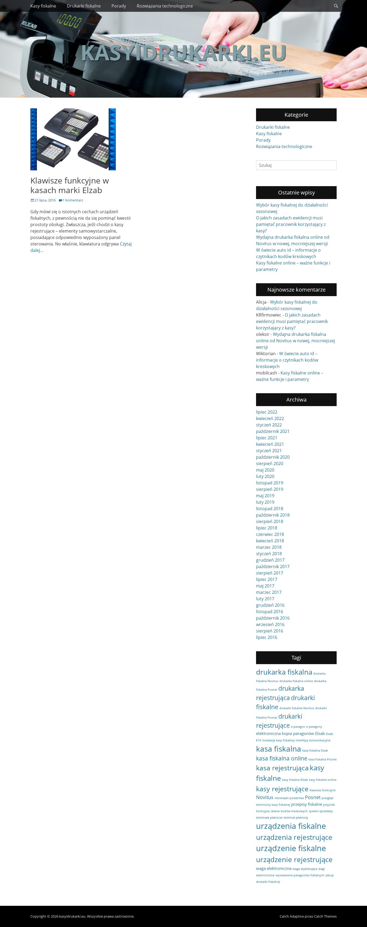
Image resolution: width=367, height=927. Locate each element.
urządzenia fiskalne (291, 826)
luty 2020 (265, 476)
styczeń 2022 (269, 425)
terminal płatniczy (295, 817)
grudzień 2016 (270, 605)
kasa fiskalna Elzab (315, 750)
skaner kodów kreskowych (289, 811)
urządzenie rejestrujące (294, 859)
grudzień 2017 (270, 560)
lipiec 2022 (266, 412)
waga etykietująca (305, 869)
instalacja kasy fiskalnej (278, 740)
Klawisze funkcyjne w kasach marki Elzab (69, 185)
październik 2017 (273, 566)
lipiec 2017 (266, 579)
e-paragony (314, 727)
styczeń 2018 (269, 554)
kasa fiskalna (278, 749)
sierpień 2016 (269, 631)
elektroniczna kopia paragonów (285, 733)
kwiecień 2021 (270, 444)
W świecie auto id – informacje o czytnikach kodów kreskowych (287, 360)
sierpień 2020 (269, 463)
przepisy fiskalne (306, 804)
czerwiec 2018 (270, 534)
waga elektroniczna (274, 868)
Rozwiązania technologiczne (165, 6)
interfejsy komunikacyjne (313, 740)
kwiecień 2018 (270, 541)
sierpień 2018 (269, 521)
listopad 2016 (269, 612)
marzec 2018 (269, 547)
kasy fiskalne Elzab (295, 780)
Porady (118, 6)
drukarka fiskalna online (296, 681)
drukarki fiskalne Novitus (296, 708)
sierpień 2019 (269, 489)
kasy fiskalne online (322, 780)
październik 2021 (273, 431)
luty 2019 (265, 502)
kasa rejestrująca (282, 767)
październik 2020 (273, 457)
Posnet (313, 797)
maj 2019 (265, 496)
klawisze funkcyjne (323, 790)
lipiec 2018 (266, 528)
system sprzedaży (321, 811)
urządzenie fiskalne (291, 848)
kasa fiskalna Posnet (322, 759)
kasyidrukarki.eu (183, 52)
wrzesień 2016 (270, 624)
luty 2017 (265, 599)
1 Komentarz (73, 200)
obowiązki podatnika (289, 798)
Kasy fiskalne (43, 6)
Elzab (320, 733)
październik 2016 (273, 618)
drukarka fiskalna (284, 672)
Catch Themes (325, 916)
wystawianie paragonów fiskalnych (300, 875)
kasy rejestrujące (282, 788)
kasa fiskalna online (281, 758)
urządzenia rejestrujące (294, 837)
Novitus (265, 797)
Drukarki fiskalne (84, 6)
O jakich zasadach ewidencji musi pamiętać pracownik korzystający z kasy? (291, 224)
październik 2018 (273, 515)
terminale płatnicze (269, 817)
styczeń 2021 (269, 451)
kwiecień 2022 (270, 418)
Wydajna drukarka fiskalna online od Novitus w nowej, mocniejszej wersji (295, 340)
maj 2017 (265, 586)
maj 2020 (265, 470)
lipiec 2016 (266, 637)
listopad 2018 (269, 509)
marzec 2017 (269, 592)
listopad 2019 (269, 483)
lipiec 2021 (266, 438)
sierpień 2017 (269, 573)
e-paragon (298, 727)
